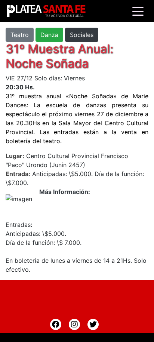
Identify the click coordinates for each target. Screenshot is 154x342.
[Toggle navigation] (138, 11)
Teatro (19, 34)
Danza (49, 34)
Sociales (81, 34)
